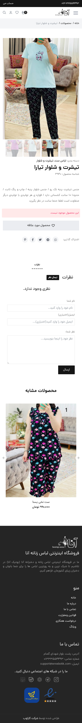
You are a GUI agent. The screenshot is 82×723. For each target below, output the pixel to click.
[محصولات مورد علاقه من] (17, 12)
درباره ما (71, 604)
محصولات (65, 23)
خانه (76, 23)
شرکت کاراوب (30, 718)
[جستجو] (4, 12)
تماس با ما (70, 610)
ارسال (66, 370)
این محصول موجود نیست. (64, 213)
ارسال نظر (52, 278)
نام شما (71, 301)
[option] (41, 458)
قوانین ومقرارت (67, 615)
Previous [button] (4, 458)
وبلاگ (72, 627)
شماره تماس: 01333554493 (61, 659)
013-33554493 (70, 4)
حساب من (8, 4)
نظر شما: (70, 332)
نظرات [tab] (37, 265)
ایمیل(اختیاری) (66, 315)
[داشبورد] (10, 12)
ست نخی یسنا (41, 502)
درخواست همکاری (66, 621)
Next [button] (78, 458)
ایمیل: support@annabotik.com (59, 664)
